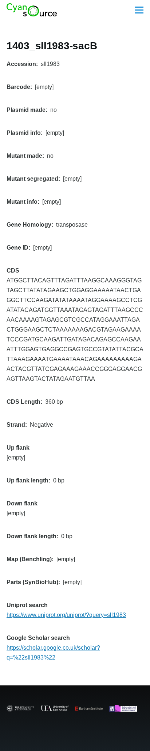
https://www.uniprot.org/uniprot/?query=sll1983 (66, 615)
